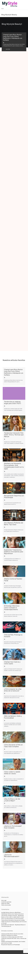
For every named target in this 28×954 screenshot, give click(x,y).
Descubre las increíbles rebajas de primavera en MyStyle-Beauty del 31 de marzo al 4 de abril (14, 922)
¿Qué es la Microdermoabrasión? (11, 855)
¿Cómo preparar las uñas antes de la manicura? (12, 690)
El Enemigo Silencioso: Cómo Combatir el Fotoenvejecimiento (12, 607)
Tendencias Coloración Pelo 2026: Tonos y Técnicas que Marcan (14, 434)
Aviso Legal (3, 900)
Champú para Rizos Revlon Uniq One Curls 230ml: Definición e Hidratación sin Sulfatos (12, 37)
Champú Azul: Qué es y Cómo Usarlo (12, 663)
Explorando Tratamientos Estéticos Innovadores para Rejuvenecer (13, 551)
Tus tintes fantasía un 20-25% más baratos (14, 918)
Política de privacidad (6, 905)
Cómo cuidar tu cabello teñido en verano (12, 772)
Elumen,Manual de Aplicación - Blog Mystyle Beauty (12, 924)
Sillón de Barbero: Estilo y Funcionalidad (13, 717)
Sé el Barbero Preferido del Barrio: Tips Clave (13, 523)
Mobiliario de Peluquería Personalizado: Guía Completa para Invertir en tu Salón (14, 466)
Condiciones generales (6, 901)
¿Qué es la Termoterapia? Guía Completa (13, 827)
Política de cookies (5, 903)
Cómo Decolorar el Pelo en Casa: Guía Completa (13, 745)
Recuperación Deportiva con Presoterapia (10, 944)
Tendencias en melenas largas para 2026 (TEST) (12, 402)
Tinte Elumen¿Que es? (6, 926)
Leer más (8, 49)
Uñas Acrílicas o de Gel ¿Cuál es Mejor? (12, 800)
